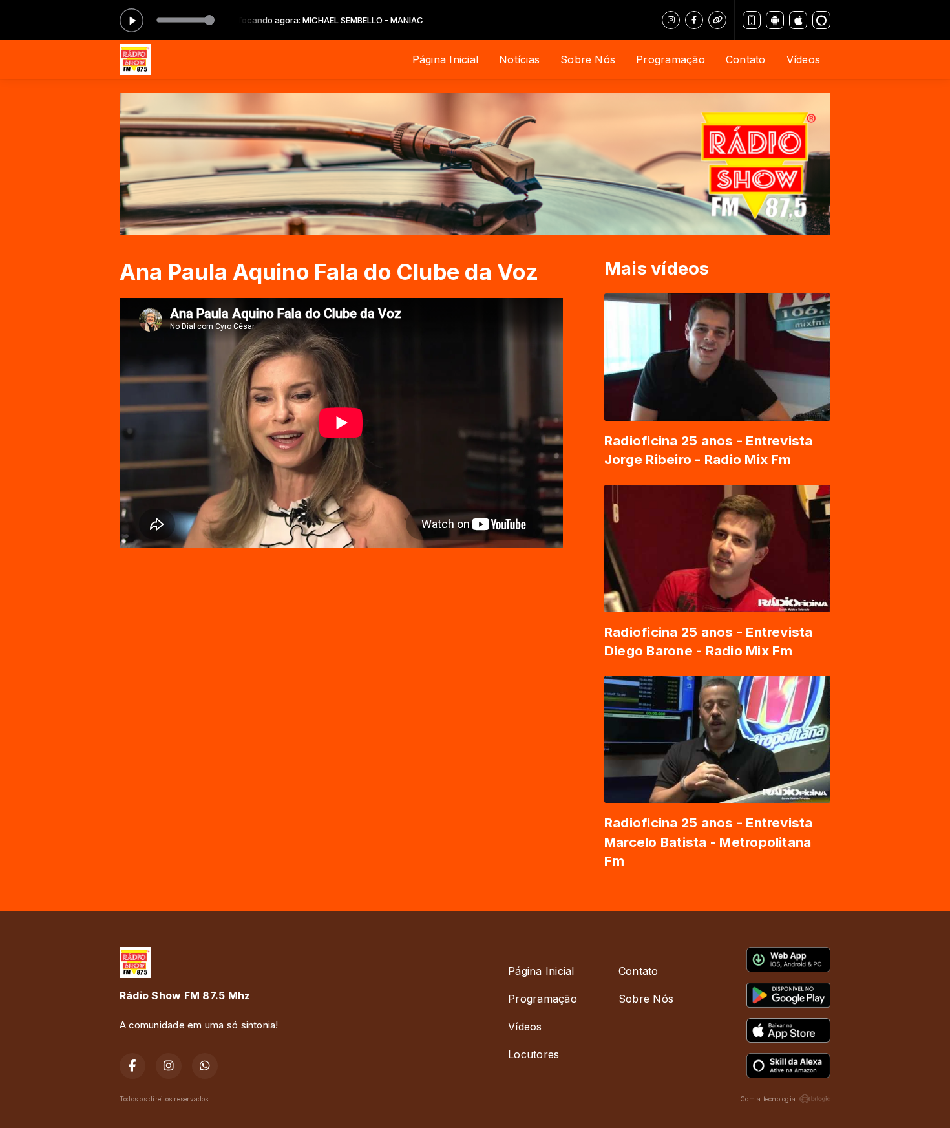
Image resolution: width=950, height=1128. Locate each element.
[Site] (717, 20)
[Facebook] (694, 20)
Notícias (519, 59)
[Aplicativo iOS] (798, 20)
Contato (746, 59)
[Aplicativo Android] (775, 20)
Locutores (533, 1054)
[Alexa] (821, 20)
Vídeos (803, 59)
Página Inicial (445, 59)
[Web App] (752, 20)
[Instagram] (671, 20)
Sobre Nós (587, 59)
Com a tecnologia (768, 1099)
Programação (670, 59)
